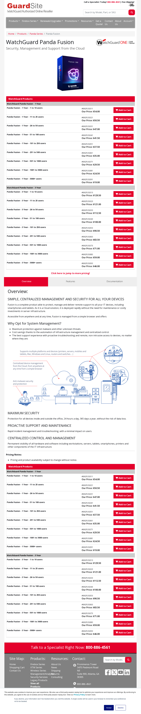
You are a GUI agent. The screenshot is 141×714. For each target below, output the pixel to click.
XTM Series (36, 667)
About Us (118, 22)
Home (11, 33)
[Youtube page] (121, 673)
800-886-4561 (113, 2)
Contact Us (109, 22)
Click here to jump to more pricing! (70, 273)
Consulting (57, 677)
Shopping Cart (17, 667)
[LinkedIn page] (127, 673)
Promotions (71, 21)
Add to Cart (124, 110)
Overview (26, 281)
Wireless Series (38, 670)
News (54, 667)
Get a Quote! (99, 22)
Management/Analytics (42, 673)
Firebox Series (29, 21)
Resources (86, 21)
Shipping (55, 670)
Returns (55, 673)
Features (70, 281)
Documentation (115, 281)
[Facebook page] (108, 673)
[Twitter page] (114, 673)
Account (128, 21)
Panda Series (36, 33)
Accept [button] (108, 707)
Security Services (39, 677)
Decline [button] (121, 707)
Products (13, 21)
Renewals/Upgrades (50, 21)
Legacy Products (38, 680)
